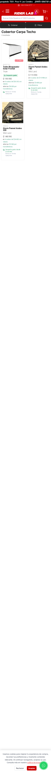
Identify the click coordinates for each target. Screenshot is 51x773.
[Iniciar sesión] (36, 11)
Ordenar (14, 25)
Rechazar (20, 768)
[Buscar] (47, 18)
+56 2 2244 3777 (26, 5)
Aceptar (31, 768)
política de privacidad (35, 762)
